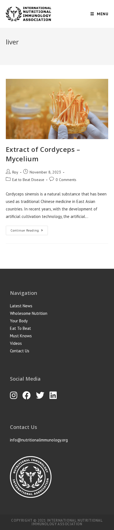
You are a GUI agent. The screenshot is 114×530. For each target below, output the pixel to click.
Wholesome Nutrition (28, 313)
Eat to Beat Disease (28, 179)
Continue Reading (25, 230)
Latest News (21, 305)
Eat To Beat (20, 328)
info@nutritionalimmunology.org (39, 440)
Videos (16, 343)
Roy (15, 172)
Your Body (19, 320)
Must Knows (21, 335)
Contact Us (19, 350)
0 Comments (66, 179)
